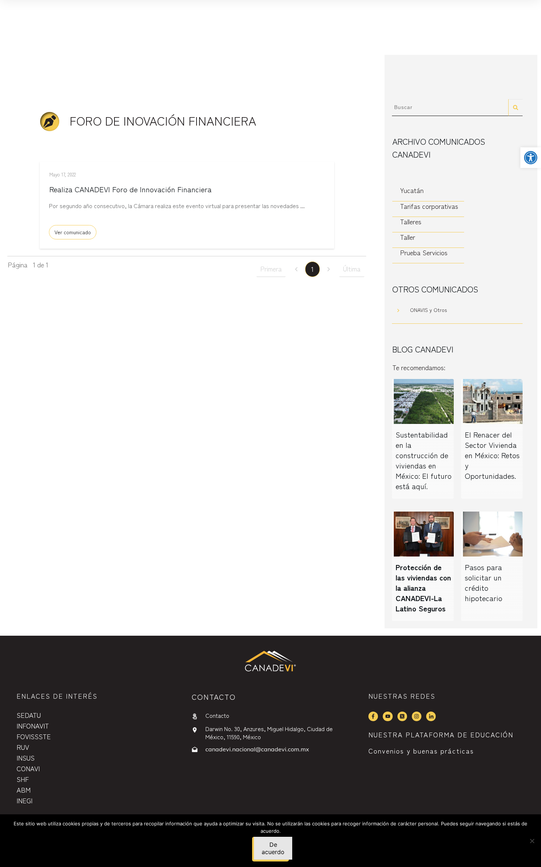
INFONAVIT (33, 725)
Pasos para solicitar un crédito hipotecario (483, 582)
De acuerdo (273, 848)
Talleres (410, 221)
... (302, 205)
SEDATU (29, 715)
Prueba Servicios (424, 252)
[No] (531, 841)
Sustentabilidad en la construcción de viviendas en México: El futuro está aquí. (424, 460)
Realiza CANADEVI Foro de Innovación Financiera (130, 189)
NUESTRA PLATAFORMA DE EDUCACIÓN (440, 734)
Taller (407, 237)
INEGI (24, 800)
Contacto (217, 715)
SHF (23, 779)
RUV (23, 747)
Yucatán (412, 190)
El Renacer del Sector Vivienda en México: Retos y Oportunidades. (492, 455)
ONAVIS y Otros (428, 309)
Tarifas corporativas (429, 206)
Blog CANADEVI (422, 349)
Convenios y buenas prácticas (421, 750)
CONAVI (28, 768)
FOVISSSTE (34, 736)
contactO (214, 696)
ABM (24, 789)
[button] (530, 157)
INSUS (26, 757)
